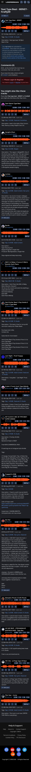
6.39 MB (10, 243)
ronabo (9, 476)
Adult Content (18, 191)
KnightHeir (10, 227)
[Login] (21, 2)
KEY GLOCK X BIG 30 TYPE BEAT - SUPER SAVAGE (16, 418)
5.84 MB (10, 489)
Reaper (16, 149)
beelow (9, 663)
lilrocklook (10, 388)
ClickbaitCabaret (12, 134)
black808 (9, 632)
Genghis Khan (10, 132)
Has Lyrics (26, 191)
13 (28, 359)
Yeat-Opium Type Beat (13, 103)
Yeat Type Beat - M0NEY (13, 20)
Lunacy (7, 174)
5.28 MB (10, 535)
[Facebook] (6, 749)
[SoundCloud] (13, 754)
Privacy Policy (22, 735)
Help (4, 729)
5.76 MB (10, 37)
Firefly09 (9, 22)
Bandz (7, 225)
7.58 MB (10, 676)
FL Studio (17, 37)
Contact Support (21, 729)
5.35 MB (10, 372)
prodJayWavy (11, 266)
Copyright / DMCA (15, 731)
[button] (28, 2)
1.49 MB (10, 401)
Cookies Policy (10, 737)
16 (28, 178)
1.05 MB (10, 120)
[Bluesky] (18, 749)
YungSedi (9, 358)
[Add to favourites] (12, 31)
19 (28, 136)
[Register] (25, 2)
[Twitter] (24, 749)
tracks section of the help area (16, 58)
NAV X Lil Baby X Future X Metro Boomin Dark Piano (16, 263)
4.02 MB (10, 645)
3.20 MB (10, 613)
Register (18, 82)
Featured (17, 120)
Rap (6, 37)
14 (28, 697)
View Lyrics (6, 217)
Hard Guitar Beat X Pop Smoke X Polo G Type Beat (16, 303)
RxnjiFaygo (10, 600)
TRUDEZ (9, 522)
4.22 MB (10, 321)
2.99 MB (10, 710)
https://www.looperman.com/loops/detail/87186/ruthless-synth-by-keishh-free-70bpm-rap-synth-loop (15, 505)
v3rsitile (9, 421)
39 (28, 476)
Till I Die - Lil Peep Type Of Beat (16, 661)
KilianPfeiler (10, 306)
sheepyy (9, 105)
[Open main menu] (2, 2)
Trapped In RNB (10, 474)
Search (27, 15)
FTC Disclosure (21, 737)
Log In (12, 82)
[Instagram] (19, 754)
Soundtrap (23, 120)
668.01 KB (11, 281)
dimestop (9, 176)
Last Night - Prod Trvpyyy (14, 356)
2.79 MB (10, 434)
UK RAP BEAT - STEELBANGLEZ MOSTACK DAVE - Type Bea (15, 629)
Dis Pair (7, 520)
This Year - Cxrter (11, 695)
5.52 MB (10, 149)
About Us (11, 729)
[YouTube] (12, 749)
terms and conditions (17, 56)
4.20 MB (10, 191)
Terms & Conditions (9, 735)
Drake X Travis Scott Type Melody (16, 386)
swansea (9, 697)
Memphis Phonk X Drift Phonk (15, 598)
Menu (5, 15)
